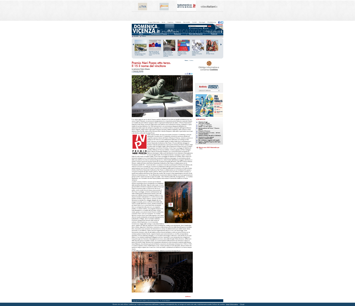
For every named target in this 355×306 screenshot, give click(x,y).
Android (198, 79)
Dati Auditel (186, 22)
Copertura (170, 22)
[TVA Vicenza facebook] (219, 23)
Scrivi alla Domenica (195, 34)
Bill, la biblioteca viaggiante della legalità (208, 140)
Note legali (202, 22)
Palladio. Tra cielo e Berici (205, 126)
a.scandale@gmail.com (137, 72)
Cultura (144, 36)
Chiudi (242, 304)
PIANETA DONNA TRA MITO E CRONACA (209, 135)
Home (141, 34)
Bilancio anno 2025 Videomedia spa (209, 147)
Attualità (136, 36)
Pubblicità (178, 22)
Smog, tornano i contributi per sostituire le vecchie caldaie (197, 53)
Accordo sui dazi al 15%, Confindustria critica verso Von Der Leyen (154, 53)
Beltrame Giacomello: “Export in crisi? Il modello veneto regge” (183, 53)
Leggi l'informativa (232, 304)
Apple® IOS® (208, 79)
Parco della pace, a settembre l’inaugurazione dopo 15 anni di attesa (140, 53)
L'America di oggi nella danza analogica (204, 122)
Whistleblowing (211, 22)
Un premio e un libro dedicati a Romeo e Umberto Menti (206, 138)
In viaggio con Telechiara (205, 125)
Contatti (194, 22)
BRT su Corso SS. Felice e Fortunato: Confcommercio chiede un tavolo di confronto (168, 54)
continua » (188, 296)
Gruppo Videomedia (153, 22)
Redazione (177, 34)
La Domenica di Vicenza (159, 34)
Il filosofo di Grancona (204, 131)
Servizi (163, 22)
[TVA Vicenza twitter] (222, 23)
